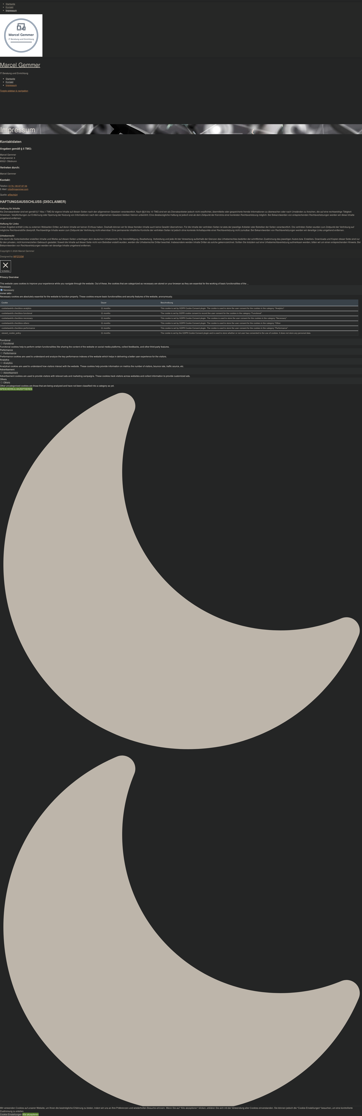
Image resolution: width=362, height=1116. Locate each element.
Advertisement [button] (7, 369)
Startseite (10, 4)
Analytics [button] (4, 359)
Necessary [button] (5, 286)
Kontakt (9, 7)
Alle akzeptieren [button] (30, 1114)
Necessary (8, 290)
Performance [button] (6, 350)
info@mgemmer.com (18, 189)
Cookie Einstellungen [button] (11, 1114)
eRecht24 (13, 194)
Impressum (11, 10)
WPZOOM (18, 256)
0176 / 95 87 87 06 (17, 186)
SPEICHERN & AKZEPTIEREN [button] (16, 389)
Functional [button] (5, 340)
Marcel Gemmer (20, 64)
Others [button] (3, 379)
